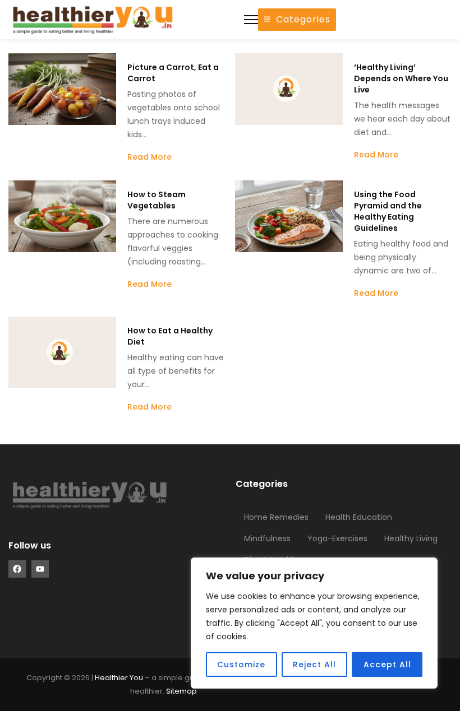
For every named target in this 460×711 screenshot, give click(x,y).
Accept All (387, 664)
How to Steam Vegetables (156, 200)
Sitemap (181, 691)
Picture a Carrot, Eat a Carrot (173, 73)
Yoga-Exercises (337, 538)
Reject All (314, 664)
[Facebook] (17, 569)
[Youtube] (40, 569)
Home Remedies (276, 517)
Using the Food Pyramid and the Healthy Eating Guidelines (388, 211)
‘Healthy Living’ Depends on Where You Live (401, 78)
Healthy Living (411, 538)
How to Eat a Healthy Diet (170, 336)
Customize (241, 664)
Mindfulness (267, 538)
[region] (314, 623)
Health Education (358, 517)
